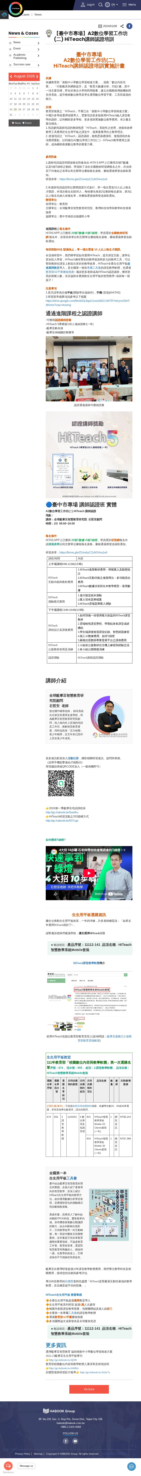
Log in (91, 5)
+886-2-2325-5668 (70, 1426)
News (38, 14)
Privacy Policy (22, 1453)
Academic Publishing (19, 56)
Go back (89, 1389)
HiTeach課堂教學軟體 (86, 963)
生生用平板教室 (59, 1057)
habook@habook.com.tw (71, 1423)
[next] (37, 77)
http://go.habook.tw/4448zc (64, 1368)
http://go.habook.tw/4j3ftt (63, 1359)
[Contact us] (131, 1466)
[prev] (11, 77)
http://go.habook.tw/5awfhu (62, 812)
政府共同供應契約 (82, 1106)
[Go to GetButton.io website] (8, 1472)
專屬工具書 (94, 267)
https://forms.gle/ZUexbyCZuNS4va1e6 (83, 179)
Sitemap (38, 1453)
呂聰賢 (69, 1281)
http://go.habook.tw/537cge (62, 820)
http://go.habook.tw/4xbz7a (95, 1372)
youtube (75, 1441)
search (100, 5)
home (4, 14)
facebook (129, 26)
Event (16, 48)
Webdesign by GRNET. (113, 1453)
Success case (21, 64)
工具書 (72, 1178)
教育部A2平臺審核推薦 (60, 271)
